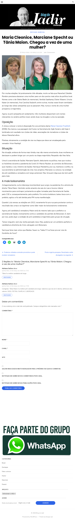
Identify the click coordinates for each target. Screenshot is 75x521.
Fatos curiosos (6, 471)
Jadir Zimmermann (49, 52)
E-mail (5, 348)
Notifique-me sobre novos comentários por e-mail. (22, 376)
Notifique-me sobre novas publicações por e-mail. (21, 383)
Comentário (7, 311)
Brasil (3, 463)
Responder (7, 277)
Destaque (33, 32)
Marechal (41, 32)
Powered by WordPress (29, 517)
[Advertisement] (37, 408)
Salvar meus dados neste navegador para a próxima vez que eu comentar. (31, 369)
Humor (4, 476)
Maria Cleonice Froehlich (60, 126)
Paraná (4, 484)
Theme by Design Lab (46, 517)
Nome (4, 340)
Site (3, 357)
